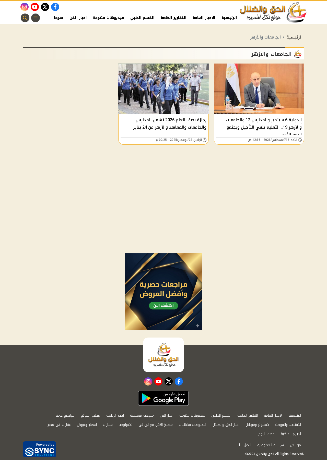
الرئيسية (229, 17)
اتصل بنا (245, 445)
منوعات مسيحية (142, 415)
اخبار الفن (78, 17)
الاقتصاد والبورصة (288, 424)
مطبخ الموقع (90, 415)
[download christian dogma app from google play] (163, 398)
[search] (25, 17)
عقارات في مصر (59, 424)
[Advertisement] (163, 215)
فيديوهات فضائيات (192, 424)
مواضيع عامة (65, 415)
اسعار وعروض (87, 424)
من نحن (295, 445)
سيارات (108, 424)
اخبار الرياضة (115, 415)
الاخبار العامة (204, 17)
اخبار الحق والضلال (226, 424)
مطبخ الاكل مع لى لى (156, 424)
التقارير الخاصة (173, 17)
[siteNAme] (273, 12)
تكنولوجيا (126, 424)
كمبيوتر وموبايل (257, 424)
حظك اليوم (266, 433)
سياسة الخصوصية (270, 445)
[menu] (35, 17)
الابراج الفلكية (291, 433)
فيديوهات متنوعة (108, 17)
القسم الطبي (142, 17)
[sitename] (163, 355)
